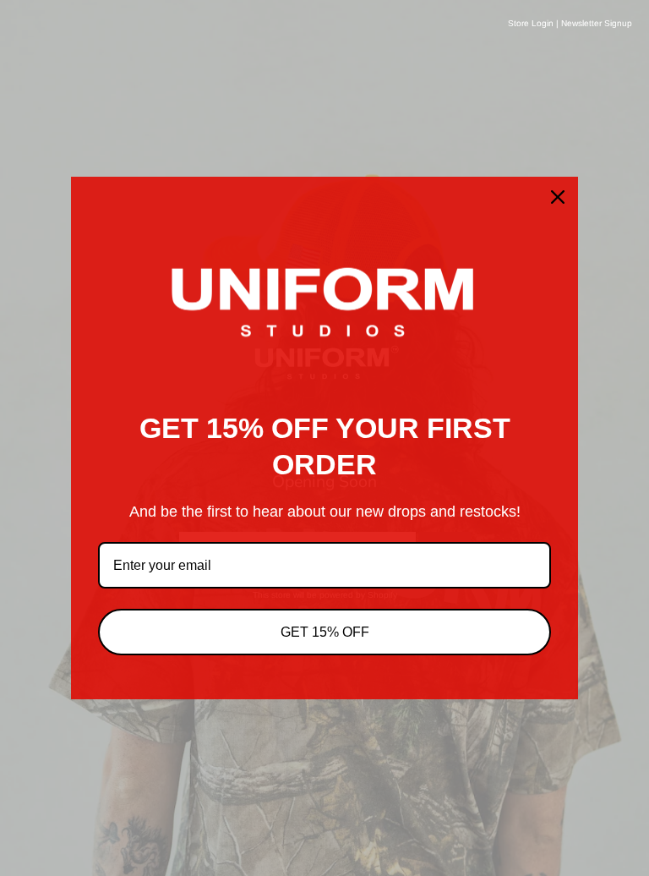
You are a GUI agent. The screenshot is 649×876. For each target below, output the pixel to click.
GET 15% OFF (325, 632)
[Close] (557, 197)
